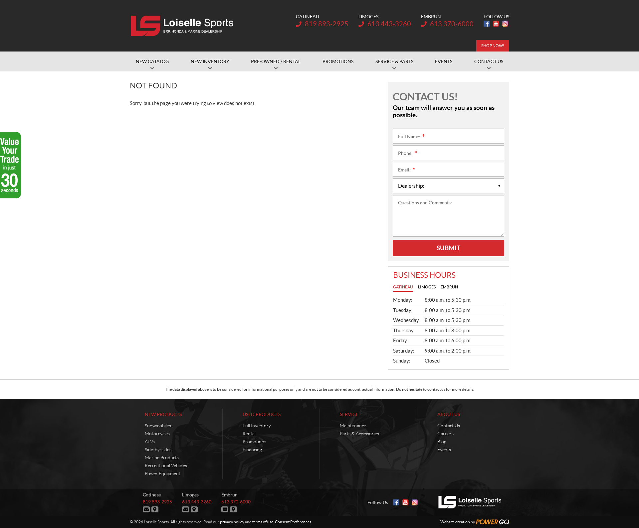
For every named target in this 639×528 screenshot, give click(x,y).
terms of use (262, 522)
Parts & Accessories (359, 433)
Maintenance (353, 425)
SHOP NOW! (492, 46)
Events (444, 449)
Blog (441, 441)
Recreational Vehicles (166, 465)
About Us (448, 414)
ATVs (150, 441)
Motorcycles (157, 433)
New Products (163, 414)
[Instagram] (505, 24)
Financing (252, 449)
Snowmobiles (158, 425)
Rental (249, 433)
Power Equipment (162, 473)
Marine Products (162, 457)
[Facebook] (487, 24)
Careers (445, 433)
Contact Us (448, 425)
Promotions (254, 441)
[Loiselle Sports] (184, 26)
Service (349, 414)
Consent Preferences (293, 522)
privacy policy (232, 522)
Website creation (455, 522)
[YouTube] (496, 24)
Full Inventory (257, 425)
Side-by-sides (158, 449)
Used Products (262, 414)
